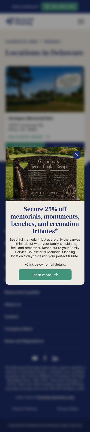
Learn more (41, 274)
